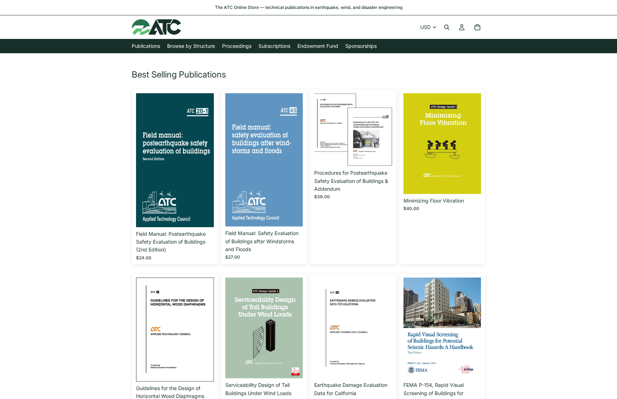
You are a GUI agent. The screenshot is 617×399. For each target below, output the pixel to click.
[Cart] (477, 27)
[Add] (202, 216)
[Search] (447, 27)
